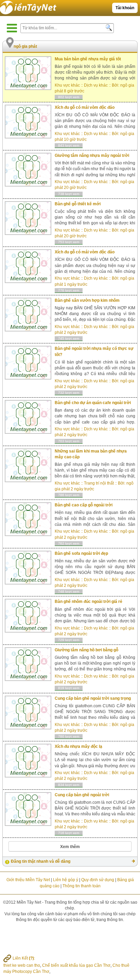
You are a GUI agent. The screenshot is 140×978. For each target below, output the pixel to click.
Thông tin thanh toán (82, 886)
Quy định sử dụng (97, 879)
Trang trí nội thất (99, 483)
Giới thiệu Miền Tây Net (28, 879)
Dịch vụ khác (96, 85)
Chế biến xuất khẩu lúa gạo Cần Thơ (76, 965)
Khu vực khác (67, 85)
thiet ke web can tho (21, 965)
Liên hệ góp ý (65, 879)
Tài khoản (125, 7)
